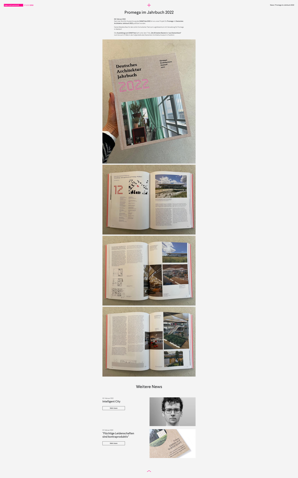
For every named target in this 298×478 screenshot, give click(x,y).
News (272, 5)
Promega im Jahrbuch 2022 (284, 5)
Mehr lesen (113, 408)
